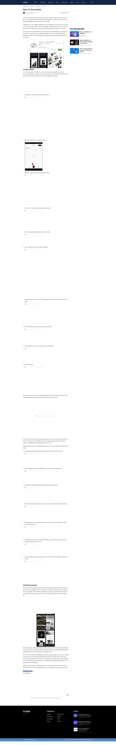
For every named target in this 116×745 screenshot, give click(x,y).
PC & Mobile (31, 6)
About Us (67, 739)
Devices (38, 6)
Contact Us (71, 739)
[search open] (91, 2)
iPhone (44, 6)
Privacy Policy (78, 739)
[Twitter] (26, 714)
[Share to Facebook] (60, 13)
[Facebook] (23, 714)
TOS (83, 739)
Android (34, 72)
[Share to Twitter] (63, 13)
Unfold (24, 72)
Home (24, 6)
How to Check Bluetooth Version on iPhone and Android (86, 50)
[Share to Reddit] (65, 13)
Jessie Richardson (29, 12)
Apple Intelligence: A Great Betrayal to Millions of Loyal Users (86, 42)
